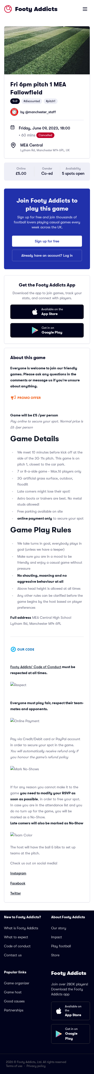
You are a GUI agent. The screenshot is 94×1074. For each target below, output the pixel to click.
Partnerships (13, 1010)
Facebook (17, 883)
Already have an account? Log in (47, 255)
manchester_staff (42, 112)
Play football (61, 946)
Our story (58, 928)
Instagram (18, 873)
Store (55, 955)
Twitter (15, 893)
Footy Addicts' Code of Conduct (35, 667)
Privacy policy (36, 1066)
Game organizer (16, 983)
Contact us (13, 955)
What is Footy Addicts (21, 928)
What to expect (16, 937)
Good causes (14, 1001)
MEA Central (31, 145)
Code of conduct (17, 946)
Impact (56, 937)
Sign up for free (47, 241)
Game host (13, 992)
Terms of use (14, 1066)
